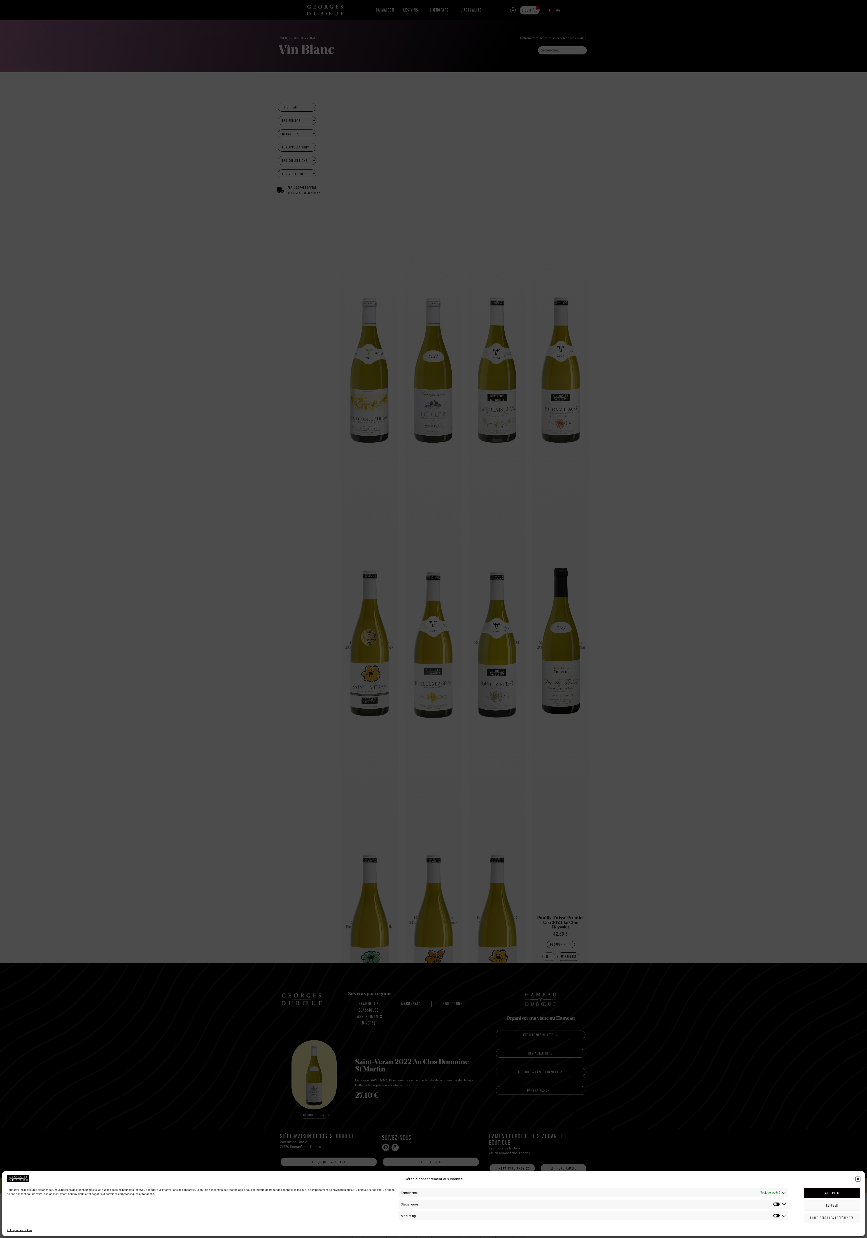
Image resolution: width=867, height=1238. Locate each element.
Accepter (832, 1193)
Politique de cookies (19, 1230)
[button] (858, 1179)
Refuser (832, 1205)
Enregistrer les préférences (832, 1218)
